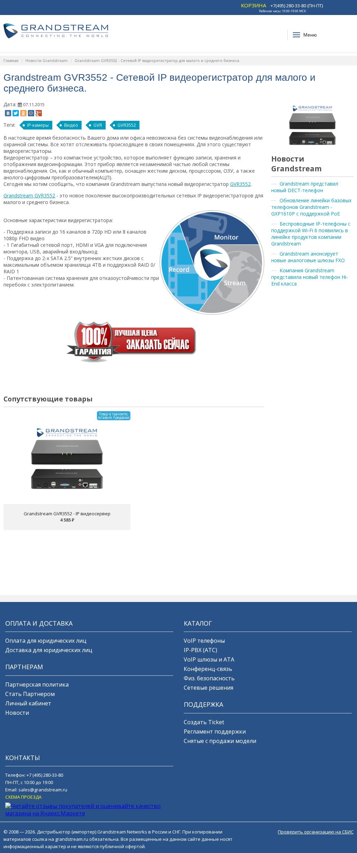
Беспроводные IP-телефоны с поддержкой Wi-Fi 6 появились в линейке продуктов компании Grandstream (310, 233)
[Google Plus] (39, 113)
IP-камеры (38, 125)
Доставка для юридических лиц (48, 650)
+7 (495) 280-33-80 (44, 775)
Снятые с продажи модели (220, 741)
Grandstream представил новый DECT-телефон (304, 187)
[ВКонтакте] (8, 113)
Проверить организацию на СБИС (316, 832)
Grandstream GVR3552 (29, 195)
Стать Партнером (30, 694)
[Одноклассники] (23, 113)
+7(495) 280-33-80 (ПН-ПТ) (297, 5)
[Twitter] (16, 113)
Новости (17, 713)
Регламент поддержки (215, 731)
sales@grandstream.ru (42, 790)
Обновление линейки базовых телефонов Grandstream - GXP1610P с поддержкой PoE (311, 207)
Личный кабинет (28, 703)
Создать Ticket (204, 722)
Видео (71, 125)
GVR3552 (126, 125)
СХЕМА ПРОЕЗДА (23, 797)
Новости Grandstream (46, 60)
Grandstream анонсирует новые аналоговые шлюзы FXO (308, 257)
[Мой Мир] (31, 113)
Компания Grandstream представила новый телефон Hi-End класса (309, 277)
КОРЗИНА (253, 5)
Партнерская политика (37, 684)
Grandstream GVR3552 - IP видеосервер (67, 513)
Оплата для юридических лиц (45, 640)
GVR (97, 125)
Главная (10, 60)
